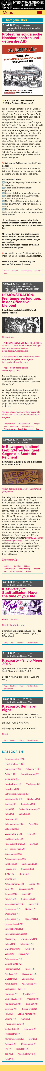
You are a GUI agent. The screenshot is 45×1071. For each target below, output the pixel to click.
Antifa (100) (10, 774)
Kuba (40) (9, 814)
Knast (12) (29, 969)
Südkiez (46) (10, 804)
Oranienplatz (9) (28, 1044)
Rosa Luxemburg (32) (15, 843)
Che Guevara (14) (29, 939)
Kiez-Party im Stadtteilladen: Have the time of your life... (20, 592)
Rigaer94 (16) (31, 919)
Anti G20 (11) (11, 983)
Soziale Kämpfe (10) (27, 1013)
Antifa (6, 271)
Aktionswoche (9, 429)
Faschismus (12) (12, 969)
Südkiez (27, 566)
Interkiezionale (24, 424)
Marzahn (15, 271)
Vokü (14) (9, 954)
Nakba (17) (30, 909)
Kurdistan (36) (11, 819)
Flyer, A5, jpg (8, 337)
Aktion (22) (35, 884)
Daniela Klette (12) (13, 963)
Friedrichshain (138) (14, 764)
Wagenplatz (14, 426)
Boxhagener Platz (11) (15, 989)
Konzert (38, 271)
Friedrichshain (9, 569)
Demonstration (9, 424)
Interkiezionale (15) (14, 928)
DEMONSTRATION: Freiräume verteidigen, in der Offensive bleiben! (21, 300)
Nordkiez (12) (11, 974)
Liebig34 (36, 424)
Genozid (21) (10, 894)
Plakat (5, 734)
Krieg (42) (9, 809)
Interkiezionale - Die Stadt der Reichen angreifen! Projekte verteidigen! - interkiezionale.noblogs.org (21, 359)
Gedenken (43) (28, 804)
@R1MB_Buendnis (34, 537)
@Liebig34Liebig (14, 540)
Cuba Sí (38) (24, 814)
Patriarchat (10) (29, 1009)
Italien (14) (10, 944)
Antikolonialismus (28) (15, 859)
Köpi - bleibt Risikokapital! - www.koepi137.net (15, 369)
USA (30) (34, 843)
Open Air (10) (11, 1009)
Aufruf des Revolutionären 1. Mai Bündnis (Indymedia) (21, 490)
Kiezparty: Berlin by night (19, 708)
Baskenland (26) (29, 864)
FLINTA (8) (9, 1059)
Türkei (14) (29, 948)
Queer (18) (33, 904)
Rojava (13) (24, 954)
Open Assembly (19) (14, 904)
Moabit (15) (10, 939)
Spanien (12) (28, 978)
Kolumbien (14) (27, 944)
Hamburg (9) (30, 1029)
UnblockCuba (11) (13, 998)
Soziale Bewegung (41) (29, 809)
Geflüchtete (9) (12, 1029)
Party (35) (33, 824)
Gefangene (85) (12, 779)
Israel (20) (26, 894)
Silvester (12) (11, 978)
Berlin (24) (24, 874)
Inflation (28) (11, 864)
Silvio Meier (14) (12, 948)
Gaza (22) (9, 889)
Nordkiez (17, 566)
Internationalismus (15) (16, 934)
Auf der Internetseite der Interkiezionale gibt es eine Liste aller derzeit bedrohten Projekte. (21, 415)
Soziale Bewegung (25, 429)
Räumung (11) (11, 994)
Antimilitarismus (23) (14, 884)
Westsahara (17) (12, 913)
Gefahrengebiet (16, 571)
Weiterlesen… (9, 559)
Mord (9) (33, 1039)
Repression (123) (12, 769)
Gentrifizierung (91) (30, 774)
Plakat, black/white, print (13, 625)
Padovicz (36, 569)
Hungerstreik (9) (12, 1033)
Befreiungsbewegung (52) (17, 794)
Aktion (28, 571)
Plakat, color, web (10, 619)
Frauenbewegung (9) (14, 1024)
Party (6, 643)
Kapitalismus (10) (13, 1004)
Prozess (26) (10, 869)
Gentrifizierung (28, 426)
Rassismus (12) (29, 974)
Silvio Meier (8, 689)
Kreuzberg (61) (12, 789)
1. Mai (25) (9, 874)
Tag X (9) (9, 1053)
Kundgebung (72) (13, 784)
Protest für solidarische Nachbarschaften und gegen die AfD (22, 37)
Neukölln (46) (33, 799)
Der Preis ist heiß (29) (15, 849)
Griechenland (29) (13, 854)
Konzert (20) (10, 899)
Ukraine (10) (10, 1018)
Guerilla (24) (10, 878)
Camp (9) (25, 1018)
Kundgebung (27, 271)
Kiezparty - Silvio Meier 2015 (22, 662)
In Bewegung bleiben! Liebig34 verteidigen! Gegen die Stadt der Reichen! (20, 452)
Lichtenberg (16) (12, 919)
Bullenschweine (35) (14, 824)
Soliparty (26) (27, 869)
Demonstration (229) (14, 759)
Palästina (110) (33, 769)
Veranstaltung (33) (13, 834)
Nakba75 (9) (10, 1044)
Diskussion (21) (26, 889)
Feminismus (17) (12, 909)
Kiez (5, 273)
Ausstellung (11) (29, 983)
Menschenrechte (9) (14, 1039)
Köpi (5, 426)
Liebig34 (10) (32, 1004)
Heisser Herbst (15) (14, 924)
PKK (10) (8, 1013)
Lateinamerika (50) (13, 799)
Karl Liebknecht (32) (14, 839)
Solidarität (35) (11, 829)
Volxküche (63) (33, 784)
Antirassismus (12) (13, 959)
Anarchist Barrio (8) (27, 1053)
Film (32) (31, 834)
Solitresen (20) (28, 899)
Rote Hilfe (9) (22, 1048)
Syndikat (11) (29, 994)
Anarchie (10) (33, 998)
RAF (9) (8, 1048)
